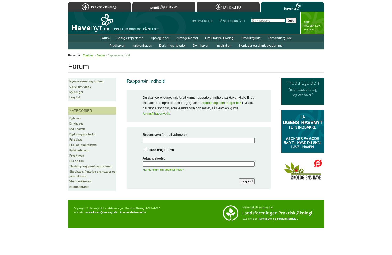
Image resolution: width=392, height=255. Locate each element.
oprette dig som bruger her (221, 103)
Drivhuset (76, 123)
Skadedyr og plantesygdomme (90, 166)
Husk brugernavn (161, 150)
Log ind (74, 97)
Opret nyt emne (80, 86)
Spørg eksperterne (130, 38)
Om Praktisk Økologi (219, 38)
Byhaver (75, 118)
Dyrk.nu (228, 7)
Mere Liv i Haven (163, 7)
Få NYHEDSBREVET (232, 20)
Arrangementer (187, 38)
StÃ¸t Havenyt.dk (312, 23)
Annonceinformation (133, 212)
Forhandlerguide (280, 38)
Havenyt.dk (292, 7)
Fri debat (75, 139)
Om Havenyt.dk (203, 20)
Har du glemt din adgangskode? (163, 169)
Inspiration (223, 45)
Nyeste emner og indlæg (86, 81)
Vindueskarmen (80, 181)
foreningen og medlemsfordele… (279, 218)
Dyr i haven (77, 128)
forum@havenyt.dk (156, 113)
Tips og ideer (159, 38)
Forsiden (88, 55)
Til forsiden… (91, 25)
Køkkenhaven (79, 150)
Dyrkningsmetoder (82, 134)
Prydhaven (76, 155)
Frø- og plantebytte (83, 144)
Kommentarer (79, 186)
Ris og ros (76, 160)
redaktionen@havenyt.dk (101, 212)
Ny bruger (76, 92)
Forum (105, 38)
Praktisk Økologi (99, 7)
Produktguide (251, 38)
